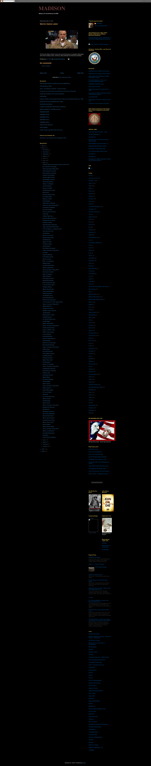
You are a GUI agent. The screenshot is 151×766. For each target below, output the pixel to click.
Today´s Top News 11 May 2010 (51, 428)
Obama (90, 327)
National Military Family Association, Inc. (99, 143)
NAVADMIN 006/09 (44, 112)
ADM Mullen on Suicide (94, 557)
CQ (89, 214)
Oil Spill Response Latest (49, 190)
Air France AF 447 (93, 178)
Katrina (90, 266)
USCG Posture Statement (46, 124)
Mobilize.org (92, 706)
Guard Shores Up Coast (49, 420)
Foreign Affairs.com (93, 237)
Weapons (91, 407)
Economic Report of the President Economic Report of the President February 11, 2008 (61, 99)
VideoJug (91, 742)
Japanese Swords (93, 688)
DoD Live (91, 672)
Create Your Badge (92, 532)
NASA (90, 309)
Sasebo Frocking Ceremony (96, 574)
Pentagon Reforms (47, 287)
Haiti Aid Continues (47, 293)
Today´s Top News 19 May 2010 (51, 304)
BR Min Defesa (92, 647)
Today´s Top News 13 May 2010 (51, 385)
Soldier (90, 379)
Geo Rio (91, 677)
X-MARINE (91, 750)
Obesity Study (46, 349)
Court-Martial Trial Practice (95, 662)
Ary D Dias (99, 23)
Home (62, 73)
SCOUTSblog (105, 549)
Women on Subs (47, 259)
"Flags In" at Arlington (48, 183)
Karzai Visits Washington (49, 413)
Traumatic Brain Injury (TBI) (95, 387)
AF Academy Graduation (49, 207)
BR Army (91, 191)
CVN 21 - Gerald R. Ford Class (96, 665)
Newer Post (43, 73)
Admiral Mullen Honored (49, 179)
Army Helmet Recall (47, 351)
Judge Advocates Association (96, 690)
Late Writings (92, 273)
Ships (90, 376)
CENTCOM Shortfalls (48, 390)
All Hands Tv (92, 180)
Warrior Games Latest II (49, 418)
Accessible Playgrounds (48, 433)
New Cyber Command (48, 271)
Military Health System (94, 296)
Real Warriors (92, 156)
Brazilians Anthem (93, 652)
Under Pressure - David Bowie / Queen (98, 473)
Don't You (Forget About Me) (96, 454)
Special (90, 382)
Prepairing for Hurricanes (49, 220)
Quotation (91, 351)
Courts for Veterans (93, 211)
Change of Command (48, 308)
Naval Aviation (92, 315)
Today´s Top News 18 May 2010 (51, 325)
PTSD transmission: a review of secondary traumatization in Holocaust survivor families (99, 620)
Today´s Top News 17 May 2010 (51, 347)
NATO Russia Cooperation (49, 299)
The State (45, 252)
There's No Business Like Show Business (99, 471)
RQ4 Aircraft (46, 192)
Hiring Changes (46, 424)
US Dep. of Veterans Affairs (95, 737)
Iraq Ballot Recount (47, 355)
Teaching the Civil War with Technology (98, 724)
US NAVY (91, 739)
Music (90, 307)
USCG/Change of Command (50, 224)
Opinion (90, 330)
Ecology (91, 229)
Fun (90, 240)
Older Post (80, 73)
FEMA (90, 235)
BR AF (90, 188)
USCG (90, 395)
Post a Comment (46, 66)
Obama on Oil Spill (47, 188)
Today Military (92, 729)
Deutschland (92, 667)
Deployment (92, 216)
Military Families (47, 398)
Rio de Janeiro (92, 364)
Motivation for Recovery (48, 407)
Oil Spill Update (46, 201)
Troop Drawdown (47, 334)
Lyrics (90, 284)
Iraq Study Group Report (46, 104)
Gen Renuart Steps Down (49, 319)
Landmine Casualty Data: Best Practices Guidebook (53, 106)
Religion (91, 361)
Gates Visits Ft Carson (48, 278)
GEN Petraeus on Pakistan (49, 370)
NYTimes (91, 325)
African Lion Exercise (48, 235)
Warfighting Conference (48, 411)
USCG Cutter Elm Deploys (49, 437)
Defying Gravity (46, 263)
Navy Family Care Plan (94, 86)
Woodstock (91, 410)
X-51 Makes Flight (47, 196)
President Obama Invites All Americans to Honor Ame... (56, 164)
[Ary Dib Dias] (93, 531)
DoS (90, 227)
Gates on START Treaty (49, 329)
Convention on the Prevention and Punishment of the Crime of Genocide (58, 91)
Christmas (91, 198)
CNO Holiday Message (100, 567)
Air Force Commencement (49, 211)
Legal (90, 278)
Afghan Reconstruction (48, 289)
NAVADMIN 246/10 (44, 122)
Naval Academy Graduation (49, 173)
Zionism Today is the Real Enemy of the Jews (51, 130)
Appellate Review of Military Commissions (99, 71)
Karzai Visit (45, 394)
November (45, 151)
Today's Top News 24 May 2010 (50, 250)
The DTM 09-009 (93, 97)
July (44, 158)
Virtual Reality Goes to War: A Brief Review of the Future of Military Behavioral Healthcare (100, 38)
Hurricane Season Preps (49, 194)
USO (90, 400)
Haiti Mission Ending (48, 375)
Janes (90, 263)
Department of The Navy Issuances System (99, 73)
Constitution (92, 209)
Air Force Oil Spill (47, 392)
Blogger (84, 762)
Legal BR (91, 281)
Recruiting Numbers (48, 336)
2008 (43, 451)
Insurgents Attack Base (48, 265)
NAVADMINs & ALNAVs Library (96, 84)
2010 (43, 147)
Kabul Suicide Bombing (48, 345)
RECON (91, 358)
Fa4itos (90, 675)
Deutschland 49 (92, 670)
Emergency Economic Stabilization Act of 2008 (51, 101)
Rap (90, 356)
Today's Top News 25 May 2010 (50, 226)
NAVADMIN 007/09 (44, 114)
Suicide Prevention (93, 384)
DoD (90, 222)
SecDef (90, 369)
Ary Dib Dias (91, 518)
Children (91, 196)
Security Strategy (47, 186)
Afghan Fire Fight (47, 241)
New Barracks (46, 409)
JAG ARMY (91, 258)
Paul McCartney (93, 333)
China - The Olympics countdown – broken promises (53, 88)
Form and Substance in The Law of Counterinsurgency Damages (97, 80)
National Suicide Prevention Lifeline (97, 146)
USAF (90, 392)
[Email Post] (68, 59)
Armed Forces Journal (94, 640)
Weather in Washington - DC (96, 747)
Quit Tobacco (92, 153)
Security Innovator (93, 716)
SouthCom (91, 719)
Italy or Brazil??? (93, 685)
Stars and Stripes (93, 721)
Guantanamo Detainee (94, 242)
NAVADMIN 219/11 (44, 117)
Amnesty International (94, 634)
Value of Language (47, 274)
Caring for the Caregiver (49, 175)
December (45, 149)
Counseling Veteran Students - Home (98, 132)
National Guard (92, 312)
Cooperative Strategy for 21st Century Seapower (52, 93)
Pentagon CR (92, 335)
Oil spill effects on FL (48, 295)
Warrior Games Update (48, 426)
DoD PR (91, 224)
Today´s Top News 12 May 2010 (51, 405)
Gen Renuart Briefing (48, 379)
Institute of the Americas (95, 683)
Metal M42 (91, 698)
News (90, 322)
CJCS (90, 201)
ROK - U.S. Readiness (48, 261)
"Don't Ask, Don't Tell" (48, 231)
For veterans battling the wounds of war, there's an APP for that (99, 601)
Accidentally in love (93, 449)
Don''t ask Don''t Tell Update (50, 166)
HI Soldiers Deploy (47, 244)
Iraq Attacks (45, 435)
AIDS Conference (47, 276)
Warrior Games (46, 383)
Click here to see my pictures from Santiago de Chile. (53, 137)
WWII (90, 413)
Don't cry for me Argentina (95, 451)
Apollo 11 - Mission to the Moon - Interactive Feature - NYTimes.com (99, 637)
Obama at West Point (48, 267)
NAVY (90, 317)
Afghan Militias (46, 377)
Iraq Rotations (46, 233)
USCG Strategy (44, 127)
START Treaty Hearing (48, 332)
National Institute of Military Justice (97, 708)
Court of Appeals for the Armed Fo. (97, 659)
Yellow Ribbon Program (48, 353)
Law (90, 276)
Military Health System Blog (95, 299)
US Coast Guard (93, 734)
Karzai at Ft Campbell (48, 364)
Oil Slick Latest (46, 372)
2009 (43, 449)
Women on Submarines (48, 430)
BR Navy (91, 193)
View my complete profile (101, 25)
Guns (90, 245)
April (44, 440)
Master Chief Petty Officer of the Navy (98, 286)
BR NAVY (91, 649)
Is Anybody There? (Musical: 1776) (97, 459)
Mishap (90, 302)
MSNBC (91, 304)
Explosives (91, 232)
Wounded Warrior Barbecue (49, 218)
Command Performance (95, 206)
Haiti (90, 247)
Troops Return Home (48, 256)
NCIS (90, 320)
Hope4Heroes (92, 137)
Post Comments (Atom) (65, 77)
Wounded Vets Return (48, 415)
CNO (90, 204)
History (90, 250)
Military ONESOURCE (94, 701)
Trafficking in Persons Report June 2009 (99, 103)
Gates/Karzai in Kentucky (49, 368)
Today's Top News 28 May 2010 (50, 168)
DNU (90, 219)
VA (89, 402)
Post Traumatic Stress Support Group (98, 151)
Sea (90, 366)
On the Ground (92, 711)
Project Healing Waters (48, 291)
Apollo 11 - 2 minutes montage (96, 564)
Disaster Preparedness (94, 134)
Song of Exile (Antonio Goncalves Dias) (98, 466)
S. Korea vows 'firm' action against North (53, 302)
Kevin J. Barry (92, 693)
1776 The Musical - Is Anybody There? (52, 229)
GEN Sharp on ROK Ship (49, 203)
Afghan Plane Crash (48, 360)
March (44, 442)
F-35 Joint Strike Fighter (49, 284)
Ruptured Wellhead (47, 254)
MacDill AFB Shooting (48, 280)
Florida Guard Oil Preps (48, 327)
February (45, 444)
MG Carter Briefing (47, 209)
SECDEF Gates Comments (49, 310)
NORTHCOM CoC (47, 306)
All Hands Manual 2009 (45, 86)
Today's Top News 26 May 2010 (50, 205)
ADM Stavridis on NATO (49, 314)
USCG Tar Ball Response (49, 338)
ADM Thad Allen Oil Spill (49, 282)
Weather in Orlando (93, 745)
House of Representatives (95, 680)
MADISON (52, 8)
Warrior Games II (47, 387)
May (44, 162)
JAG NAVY (91, 260)
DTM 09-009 (43, 96)
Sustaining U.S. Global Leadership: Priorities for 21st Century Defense (100, 93)
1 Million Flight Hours (48, 216)
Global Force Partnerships (49, 342)
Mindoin (91, 703)
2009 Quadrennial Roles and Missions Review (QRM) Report (55, 83)
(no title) (91, 597)
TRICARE (91, 389)
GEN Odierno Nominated (49, 248)
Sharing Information (47, 357)
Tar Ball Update (46, 312)
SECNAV (91, 371)
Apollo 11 (91, 183)
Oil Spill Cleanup (47, 239)
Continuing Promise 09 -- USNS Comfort (99, 657)
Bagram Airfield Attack (48, 323)
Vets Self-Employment (48, 297)
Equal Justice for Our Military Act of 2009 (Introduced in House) (99, 77)
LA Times (91, 271)
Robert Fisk (91, 714)
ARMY (90, 185)
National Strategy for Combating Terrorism (50, 109)
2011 (43, 145)
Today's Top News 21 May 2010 (50, 269)
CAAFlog (104, 543)
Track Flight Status (93, 732)
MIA (90, 291)
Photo (90, 338)
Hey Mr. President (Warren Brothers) (98, 456)
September (46, 154)
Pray (90, 343)
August (45, 156)
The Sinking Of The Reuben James (97, 468)
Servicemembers (93, 374)
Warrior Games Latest (48, 422)
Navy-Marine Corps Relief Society (97, 148)
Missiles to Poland (47, 198)
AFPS (90, 175)
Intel (90, 253)
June (44, 160)
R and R (91, 353)
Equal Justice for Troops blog (106, 546)
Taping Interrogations (48, 181)
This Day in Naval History (95, 726)
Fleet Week (45, 213)
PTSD (90, 345)
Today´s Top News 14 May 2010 (51, 366)
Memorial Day (92, 289)
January (45, 446)
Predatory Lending (47, 222)
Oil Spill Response (47, 317)
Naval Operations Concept (49, 171)
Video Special (92, 405)
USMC (90, 397)
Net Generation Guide (48, 237)
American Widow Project (49, 177)
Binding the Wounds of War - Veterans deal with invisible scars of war (99, 589)
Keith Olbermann (93, 268)
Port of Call (91, 340)
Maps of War (92, 696)
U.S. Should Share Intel (48, 396)
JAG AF (90, 255)
